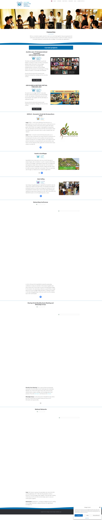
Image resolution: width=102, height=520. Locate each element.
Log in (60, 511)
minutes (49, 393)
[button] (99, 507)
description (37, 393)
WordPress (57, 511)
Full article (36, 80)
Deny (87, 515)
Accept (78, 515)
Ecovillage (47, 511)
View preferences (96, 515)
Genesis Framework (53, 511)
